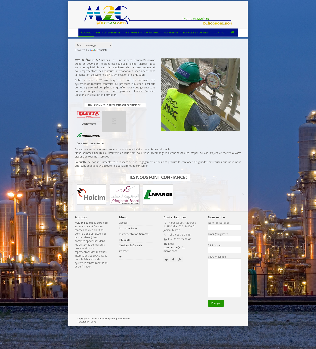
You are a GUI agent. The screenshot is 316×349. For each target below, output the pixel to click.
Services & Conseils (196, 32)
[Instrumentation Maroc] (158, 16)
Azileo (93, 321)
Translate (102, 50)
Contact (220, 32)
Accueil (86, 32)
